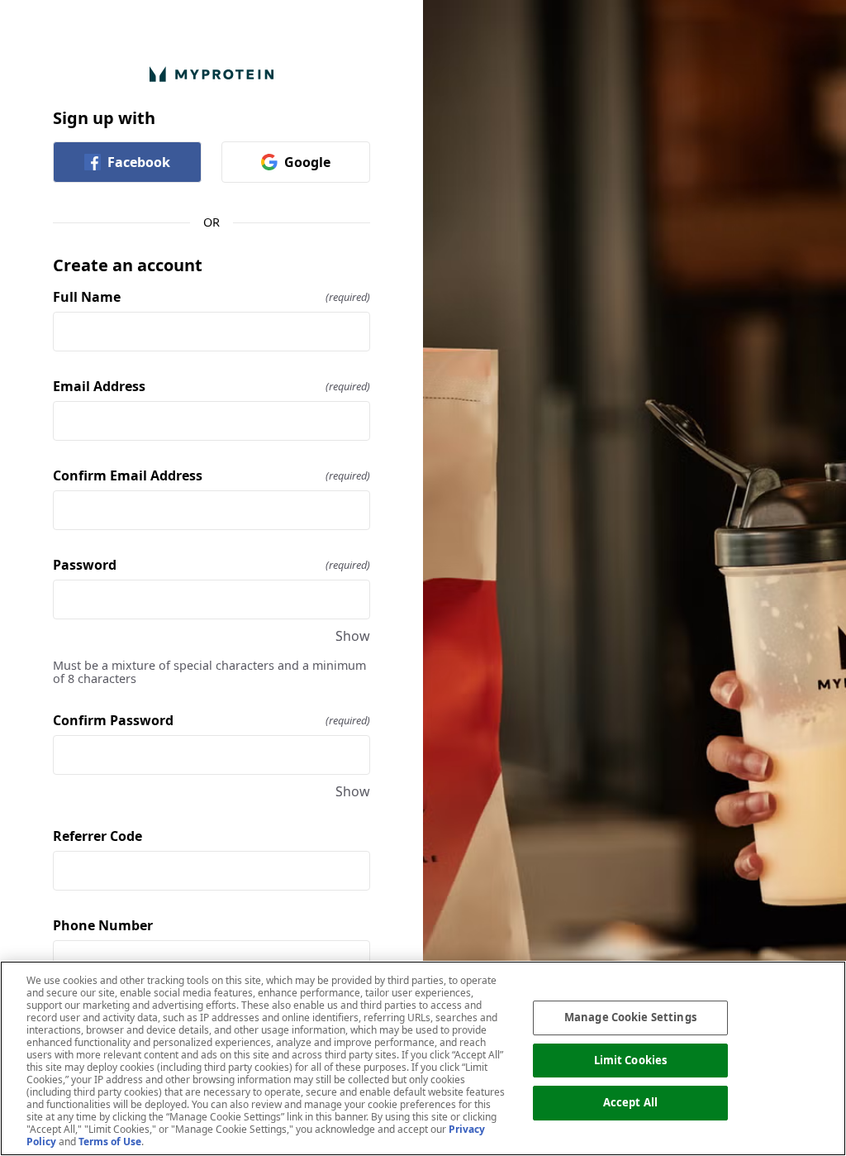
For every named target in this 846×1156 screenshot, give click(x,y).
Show (352, 636)
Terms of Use (109, 1142)
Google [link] (307, 162)
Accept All (630, 1102)
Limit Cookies (631, 1060)
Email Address (211, 386)
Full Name (211, 297)
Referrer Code (97, 836)
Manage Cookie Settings (630, 1017)
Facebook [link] (138, 162)
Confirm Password (211, 720)
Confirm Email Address (211, 475)
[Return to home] (211, 74)
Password (211, 565)
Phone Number (103, 925)
